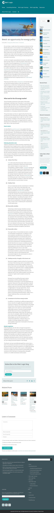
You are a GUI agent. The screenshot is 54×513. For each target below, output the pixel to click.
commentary (20, 81)
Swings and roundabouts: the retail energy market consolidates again (45, 108)
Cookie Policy (32, 483)
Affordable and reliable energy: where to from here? (45, 92)
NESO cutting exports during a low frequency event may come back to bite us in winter (45, 97)
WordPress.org (32, 500)
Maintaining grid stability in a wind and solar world (45, 103)
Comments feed (32, 497)
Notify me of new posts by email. (10, 444)
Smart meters (46, 70)
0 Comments (21, 42)
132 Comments (14, 405)
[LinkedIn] (41, 173)
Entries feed (31, 495)
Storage (44, 73)
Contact (30, 488)
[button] (18, 11)
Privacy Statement (34, 485)
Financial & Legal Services (35, 474)
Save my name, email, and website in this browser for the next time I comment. (19, 440)
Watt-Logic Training (33, 476)
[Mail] (47, 173)
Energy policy (10, 42)
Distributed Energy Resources (36, 468)
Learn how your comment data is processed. (27, 450)
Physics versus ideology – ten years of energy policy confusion (14, 400)
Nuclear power (46, 60)
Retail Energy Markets (34, 472)
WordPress (36, 511)
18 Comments (23, 404)
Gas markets (46, 49)
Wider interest (15, 42)
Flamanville (21, 190)
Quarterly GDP (7, 69)
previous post (16, 129)
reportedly (27, 175)
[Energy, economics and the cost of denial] (23, 392)
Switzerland (24, 63)
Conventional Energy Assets (35, 470)
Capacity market (46, 29)
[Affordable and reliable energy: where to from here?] (5, 392)
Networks (45, 57)
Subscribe (8, 374)
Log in (30, 492)
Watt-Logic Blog (32, 478)
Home (30, 464)
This (9, 162)
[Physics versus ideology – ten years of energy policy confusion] (14, 392)
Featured (45, 43)
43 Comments (33, 411)
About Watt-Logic (32, 481)
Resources (31, 479)
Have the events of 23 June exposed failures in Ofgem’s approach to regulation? (45, 87)
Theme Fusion (41, 511)
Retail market (46, 67)
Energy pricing (46, 40)
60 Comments (4, 404)
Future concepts (46, 46)
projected (10, 213)
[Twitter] (44, 173)
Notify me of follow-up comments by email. (12, 442)
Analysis (26, 167)
